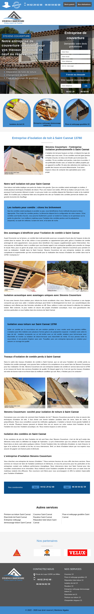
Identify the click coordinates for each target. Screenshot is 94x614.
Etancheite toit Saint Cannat (15, 517)
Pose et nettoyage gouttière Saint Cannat (75, 515)
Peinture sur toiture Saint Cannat (17, 514)
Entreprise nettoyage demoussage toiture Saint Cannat (17, 521)
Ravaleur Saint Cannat (42, 517)
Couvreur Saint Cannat (42, 514)
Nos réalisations (84, 4)
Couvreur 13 (68, 574)
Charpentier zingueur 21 (73, 600)
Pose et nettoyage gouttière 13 (77, 124)
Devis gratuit (69, 4)
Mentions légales (61, 610)
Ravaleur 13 (68, 586)
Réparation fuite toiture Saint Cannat (44, 521)
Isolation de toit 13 (17, 124)
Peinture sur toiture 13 (72, 597)
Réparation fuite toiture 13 (73, 580)
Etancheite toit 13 (70, 594)
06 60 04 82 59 (52, 5)
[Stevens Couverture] (13, 17)
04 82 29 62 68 (34, 5)
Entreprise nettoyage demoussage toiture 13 (47, 124)
